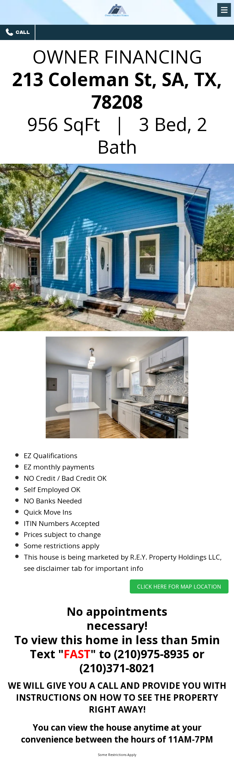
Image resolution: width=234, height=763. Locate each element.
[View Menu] (224, 10)
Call (22, 32)
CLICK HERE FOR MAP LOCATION (179, 586)
